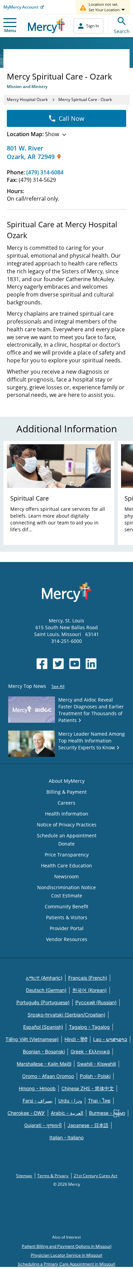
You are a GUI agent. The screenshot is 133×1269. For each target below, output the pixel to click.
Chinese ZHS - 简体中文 (87, 1088)
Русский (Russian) (96, 1002)
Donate (66, 843)
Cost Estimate (66, 895)
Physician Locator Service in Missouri (66, 1255)
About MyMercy (67, 781)
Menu (10, 30)
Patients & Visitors (66, 917)
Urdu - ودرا (70, 1101)
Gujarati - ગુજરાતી (43, 1125)
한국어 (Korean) (89, 990)
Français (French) (87, 978)
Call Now (71, 118)
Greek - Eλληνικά (90, 1051)
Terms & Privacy (53, 1176)
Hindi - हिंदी (75, 1039)
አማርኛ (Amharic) (44, 978)
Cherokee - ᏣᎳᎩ (26, 1113)
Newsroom (66, 876)
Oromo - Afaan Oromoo (48, 1076)
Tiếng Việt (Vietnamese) (32, 1039)
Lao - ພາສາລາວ (110, 1039)
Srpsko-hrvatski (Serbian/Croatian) (66, 1015)
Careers (66, 802)
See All (57, 686)
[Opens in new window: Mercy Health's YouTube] (74, 663)
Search (122, 31)
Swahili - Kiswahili (96, 1064)
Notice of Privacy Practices (67, 824)
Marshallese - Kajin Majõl (44, 1064)
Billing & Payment (66, 792)
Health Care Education (66, 865)
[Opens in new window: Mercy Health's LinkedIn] (91, 663)
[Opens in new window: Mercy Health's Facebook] (41, 663)
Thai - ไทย (99, 1101)
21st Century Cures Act (95, 1176)
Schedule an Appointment (67, 835)
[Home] (46, 25)
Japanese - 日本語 (88, 1125)
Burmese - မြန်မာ (107, 1113)
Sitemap (24, 1176)
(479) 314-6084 (44, 172)
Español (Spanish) (43, 1027)
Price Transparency (67, 854)
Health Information (66, 813)
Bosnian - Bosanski (44, 1051)
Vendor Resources (66, 939)
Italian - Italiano (66, 1137)
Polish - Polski (95, 1076)
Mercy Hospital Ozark (28, 99)
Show (33, 134)
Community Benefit (66, 906)
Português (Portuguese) (43, 1002)
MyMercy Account (21, 7)
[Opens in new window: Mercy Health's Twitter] (58, 663)
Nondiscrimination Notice (66, 887)
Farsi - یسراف (38, 1101)
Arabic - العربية (67, 1113)
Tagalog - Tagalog (89, 1027)
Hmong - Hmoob (37, 1088)
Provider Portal (67, 928)
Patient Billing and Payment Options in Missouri (67, 1246)
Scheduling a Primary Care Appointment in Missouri (66, 1264)
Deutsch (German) (46, 990)
